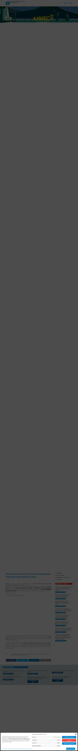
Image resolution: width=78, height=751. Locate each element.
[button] (75, 734)
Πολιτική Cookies (4, 748)
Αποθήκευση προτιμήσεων (69, 743)
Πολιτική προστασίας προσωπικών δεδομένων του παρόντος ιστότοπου (20, 748)
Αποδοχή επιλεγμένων (69, 737)
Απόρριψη (69, 740)
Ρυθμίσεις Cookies (71, 748)
